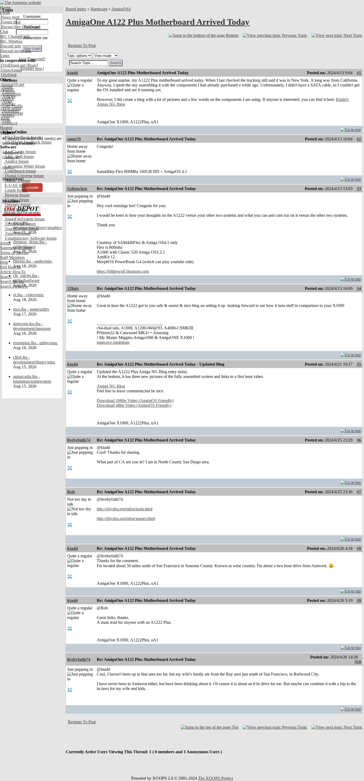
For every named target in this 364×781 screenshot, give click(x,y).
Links (5, 55)
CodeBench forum (20, 171)
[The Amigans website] (20, 2)
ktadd (72, 72)
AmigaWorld (11, 113)
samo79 (74, 139)
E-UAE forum (16, 185)
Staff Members (12, 257)
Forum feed (10, 22)
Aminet (7, 89)
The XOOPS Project (215, 778)
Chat (4, 31)
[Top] (351, 128)
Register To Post (82, 45)
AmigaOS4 (121, 9)
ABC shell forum (19, 156)
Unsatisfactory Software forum (30, 238)
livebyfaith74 (78, 440)
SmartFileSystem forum (24, 219)
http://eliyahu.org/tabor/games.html (126, 518)
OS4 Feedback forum (22, 137)
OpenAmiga (11, 70)
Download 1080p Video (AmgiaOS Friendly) (135, 400)
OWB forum (15, 209)
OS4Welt (8, 75)
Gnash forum (15, 190)
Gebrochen (77, 188)
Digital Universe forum (24, 175)
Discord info (10, 46)
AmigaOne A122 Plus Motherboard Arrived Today (157, 22)
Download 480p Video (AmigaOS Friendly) (134, 405)
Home (5, 7)
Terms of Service (14, 252)
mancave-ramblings (113, 342)
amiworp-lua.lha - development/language (32, 326)
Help (4, 262)
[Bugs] (31, 65)
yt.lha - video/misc (28, 295)
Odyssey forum (17, 204)
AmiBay (7, 103)
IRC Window (11, 41)
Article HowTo (13, 272)
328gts (73, 288)
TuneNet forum (17, 233)
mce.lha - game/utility (31, 309)
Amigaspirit (10, 94)
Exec (5, 118)
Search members (14, 286)
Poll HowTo (10, 267)
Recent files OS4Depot (20, 27)
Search (5, 276)
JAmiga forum (16, 200)
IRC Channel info (15, 36)
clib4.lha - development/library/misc (34, 359)
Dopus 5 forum (17, 180)
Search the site (12, 281)
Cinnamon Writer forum (24, 166)
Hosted (6, 127)
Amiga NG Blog (111, 386)
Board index (76, 9)
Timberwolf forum (20, 224)
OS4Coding (10, 108)
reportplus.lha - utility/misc (35, 343)
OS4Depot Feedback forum (27, 142)
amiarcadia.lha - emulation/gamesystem (32, 379)
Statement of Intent (16, 248)
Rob (71, 492)
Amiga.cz (8, 123)
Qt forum (12, 214)
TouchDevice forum (21, 228)
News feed (9, 17)
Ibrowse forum (17, 195)
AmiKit (7, 99)
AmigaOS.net (12, 84)
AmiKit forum (16, 161)
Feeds (5, 12)
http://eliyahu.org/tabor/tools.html (124, 509)
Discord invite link (15, 51)
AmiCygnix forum (20, 151)
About (5, 243)
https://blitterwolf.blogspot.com (123, 271)
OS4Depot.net (12, 65)
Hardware (99, 9)
